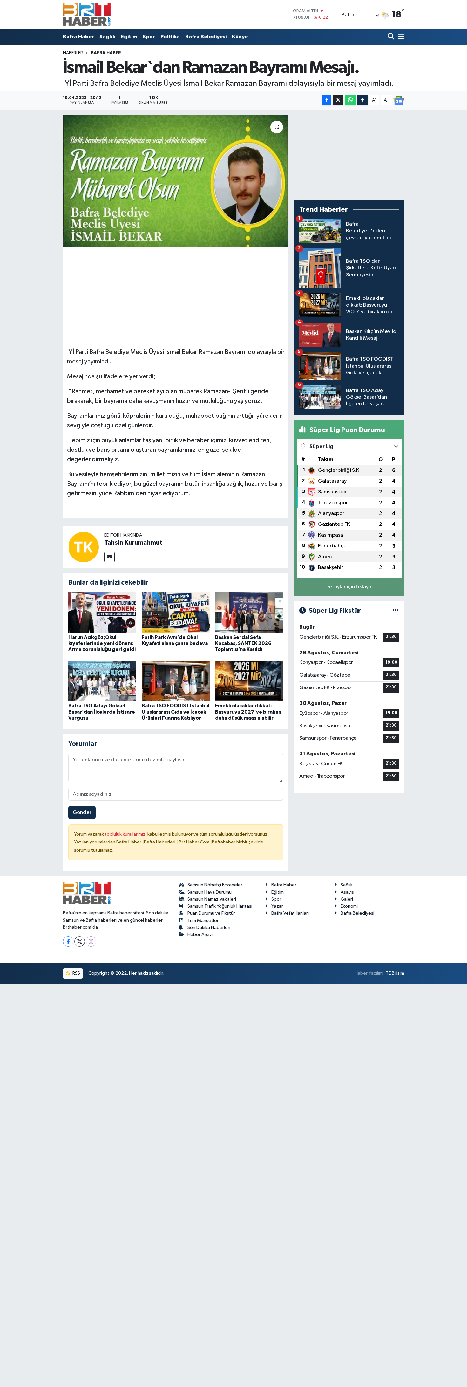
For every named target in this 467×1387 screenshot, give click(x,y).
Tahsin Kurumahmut (133, 542)
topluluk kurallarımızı (126, 834)
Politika (170, 36)
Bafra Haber (78, 36)
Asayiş (347, 892)
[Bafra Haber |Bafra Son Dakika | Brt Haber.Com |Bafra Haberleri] (87, 14)
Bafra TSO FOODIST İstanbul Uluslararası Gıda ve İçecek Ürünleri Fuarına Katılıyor (175, 711)
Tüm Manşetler (203, 920)
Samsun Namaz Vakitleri (211, 899)
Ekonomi (349, 906)
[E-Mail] (109, 557)
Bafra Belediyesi (206, 36)
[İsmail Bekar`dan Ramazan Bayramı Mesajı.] (176, 181)
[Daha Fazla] (362, 100)
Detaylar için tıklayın (349, 587)
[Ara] (392, 37)
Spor (149, 36)
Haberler (73, 53)
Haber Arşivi (200, 934)
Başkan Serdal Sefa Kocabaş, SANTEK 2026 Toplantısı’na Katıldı (243, 643)
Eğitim (129, 36)
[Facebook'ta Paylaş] (326, 100)
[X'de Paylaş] (338, 100)
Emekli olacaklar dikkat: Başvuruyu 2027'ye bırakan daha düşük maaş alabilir (248, 711)
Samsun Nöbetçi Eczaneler (214, 885)
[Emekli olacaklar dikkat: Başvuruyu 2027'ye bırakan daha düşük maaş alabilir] (249, 681)
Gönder (82, 812)
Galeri (347, 899)
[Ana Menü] (400, 37)
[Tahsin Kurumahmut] (83, 547)
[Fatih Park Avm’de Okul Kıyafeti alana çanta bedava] (176, 612)
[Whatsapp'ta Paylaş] (350, 100)
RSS (75, 973)
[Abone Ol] (398, 100)
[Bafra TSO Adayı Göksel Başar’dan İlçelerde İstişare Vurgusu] (102, 681)
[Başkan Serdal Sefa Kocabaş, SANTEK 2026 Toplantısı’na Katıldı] (249, 612)
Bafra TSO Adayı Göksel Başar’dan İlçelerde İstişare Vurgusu (101, 711)
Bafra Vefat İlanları (290, 913)
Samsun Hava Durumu (209, 892)
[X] (79, 941)
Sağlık (107, 36)
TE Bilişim (395, 973)
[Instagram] (91, 941)
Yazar (277, 906)
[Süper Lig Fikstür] (396, 610)
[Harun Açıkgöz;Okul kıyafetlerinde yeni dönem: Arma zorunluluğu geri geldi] (102, 612)
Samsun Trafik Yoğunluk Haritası (219, 906)
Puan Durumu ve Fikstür (211, 913)
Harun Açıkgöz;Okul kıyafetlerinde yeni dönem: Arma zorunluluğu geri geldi (102, 643)
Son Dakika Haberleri (208, 927)
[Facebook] (68, 941)
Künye (240, 36)
